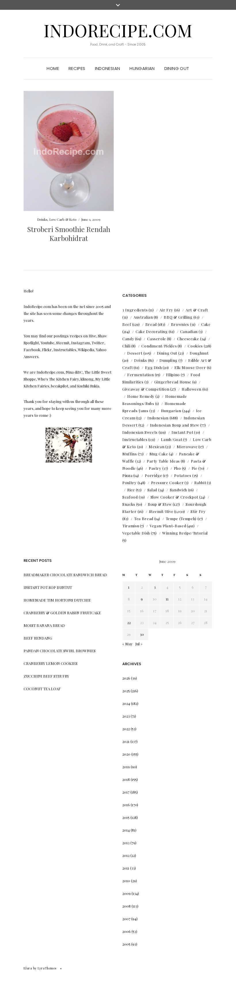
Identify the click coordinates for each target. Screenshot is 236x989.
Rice (131, 489)
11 (167, 598)
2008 (126, 906)
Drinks (42, 219)
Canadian (189, 331)
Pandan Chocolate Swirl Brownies (60, 650)
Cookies (195, 345)
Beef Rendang (38, 638)
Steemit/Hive (161, 511)
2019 (126, 766)
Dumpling (168, 360)
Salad (152, 489)
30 (142, 634)
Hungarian (142, 68)
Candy (128, 338)
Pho (177, 468)
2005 (126, 944)
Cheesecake (188, 338)
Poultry (129, 482)
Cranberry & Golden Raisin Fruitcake (62, 612)
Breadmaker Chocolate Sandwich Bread (65, 574)
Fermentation (140, 374)
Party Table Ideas (163, 461)
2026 (126, 678)
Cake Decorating (152, 331)
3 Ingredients (135, 309)
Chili (126, 345)
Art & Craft (197, 309)
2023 (126, 716)
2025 (126, 690)
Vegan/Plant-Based (168, 525)
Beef (126, 324)
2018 (126, 779)
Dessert (134, 353)
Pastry (155, 468)
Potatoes (182, 475)
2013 (126, 842)
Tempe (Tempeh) (181, 518)
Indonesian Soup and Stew (174, 425)
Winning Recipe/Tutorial (185, 532)
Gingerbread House (172, 381)
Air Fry (166, 309)
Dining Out (176, 68)
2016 (126, 804)
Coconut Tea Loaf (42, 688)
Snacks (128, 504)
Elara (28, 968)
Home (53, 68)
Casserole (156, 338)
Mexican (157, 446)
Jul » (138, 643)
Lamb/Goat (171, 439)
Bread (151, 324)
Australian (143, 317)
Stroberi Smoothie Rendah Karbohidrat (68, 234)
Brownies (180, 324)
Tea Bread (143, 518)
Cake (206, 324)
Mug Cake (158, 453)
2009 (126, 893)
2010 (126, 880)
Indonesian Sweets (140, 432)
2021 (126, 741)
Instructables (134, 439)
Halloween (191, 389)
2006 (126, 931)
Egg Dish (153, 367)
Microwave (187, 446)
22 (129, 622)
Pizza (127, 475)
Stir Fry (198, 511)
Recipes (76, 68)
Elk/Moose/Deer (190, 367)
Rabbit (200, 482)
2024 (126, 703)
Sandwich (178, 489)
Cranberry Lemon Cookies (50, 663)
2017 (126, 792)
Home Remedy (141, 396)
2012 (126, 855)
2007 (126, 918)
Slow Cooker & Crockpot (174, 496)
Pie (194, 468)
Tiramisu (130, 525)
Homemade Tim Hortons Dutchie (57, 600)
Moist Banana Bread (44, 625)
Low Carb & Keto (63, 219)
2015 (126, 817)
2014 (126, 830)
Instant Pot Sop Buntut (48, 587)
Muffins (129, 453)
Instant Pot (182, 432)
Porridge (153, 475)
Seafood (130, 496)
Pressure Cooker (167, 482)
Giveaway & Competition (145, 389)
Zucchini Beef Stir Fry (46, 676)
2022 (126, 728)
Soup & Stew (160, 504)
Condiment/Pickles (159, 345)
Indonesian (107, 68)
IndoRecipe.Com (117, 29)
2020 (126, 754)
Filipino (173, 374)
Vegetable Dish (136, 532)
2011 (125, 868)
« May (127, 643)
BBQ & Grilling (178, 317)
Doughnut (199, 353)
